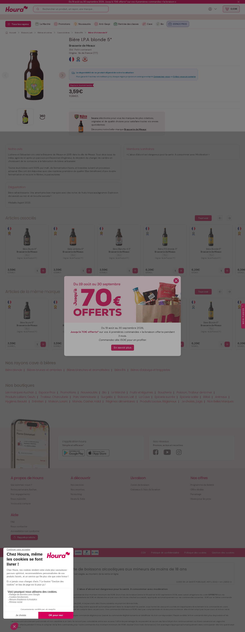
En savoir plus (122, 347)
